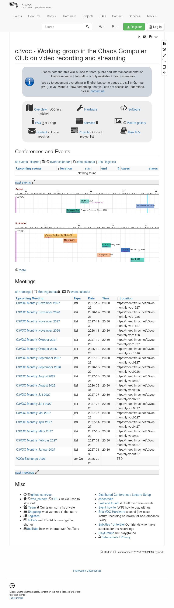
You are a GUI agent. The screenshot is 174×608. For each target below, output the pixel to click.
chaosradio (105, 499)
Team (32, 507)
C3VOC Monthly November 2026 (38, 330)
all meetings (23, 291)
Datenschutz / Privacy (115, 537)
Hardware (69, 16)
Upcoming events (29, 168)
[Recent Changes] (139, 36)
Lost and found (108, 503)
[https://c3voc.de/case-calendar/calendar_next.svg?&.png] (87, 242)
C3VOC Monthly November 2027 (38, 321)
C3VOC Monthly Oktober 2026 (36, 348)
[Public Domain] (12, 585)
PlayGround (106, 533)
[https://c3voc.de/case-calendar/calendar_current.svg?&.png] (87, 201)
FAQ (103, 16)
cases (125, 168)
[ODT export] (164, 66)
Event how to (107, 507)
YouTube (32, 528)
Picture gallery (136, 123)
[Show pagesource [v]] (164, 43)
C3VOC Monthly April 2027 (34, 422)
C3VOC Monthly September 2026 (38, 367)
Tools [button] (151, 16)
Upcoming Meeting (30, 298)
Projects (88, 16)
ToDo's (32, 520)
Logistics (33, 516)
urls (100, 162)
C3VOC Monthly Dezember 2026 (38, 312)
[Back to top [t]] (164, 72)
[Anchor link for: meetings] (38, 281)
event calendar (60, 162)
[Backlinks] (164, 54)
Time (105, 298)
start (88, 168)
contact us (97, 91)
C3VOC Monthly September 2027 (38, 358)
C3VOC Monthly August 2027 (35, 376)
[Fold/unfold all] (164, 60)
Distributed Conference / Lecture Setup (124, 494)
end (104, 168)
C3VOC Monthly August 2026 (35, 385)
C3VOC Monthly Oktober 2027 (36, 339)
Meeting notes (47, 291)
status (153, 168)
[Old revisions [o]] (164, 49)
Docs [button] (51, 16)
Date (91, 298)
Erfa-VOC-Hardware (111, 511)
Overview (40, 109)
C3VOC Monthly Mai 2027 (33, 413)
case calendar (86, 162)
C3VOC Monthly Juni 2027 (34, 403)
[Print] (150, 36)
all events (21, 162)
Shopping (34, 511)
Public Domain (17, 597)
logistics (110, 162)
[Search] (87, 26)
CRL (55, 499)
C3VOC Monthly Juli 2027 (33, 394)
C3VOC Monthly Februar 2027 (36, 440)
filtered (34, 162)
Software (134, 109)
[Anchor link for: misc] (28, 483)
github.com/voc (41, 494)
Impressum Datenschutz (87, 570)
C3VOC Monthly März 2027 (34, 431)
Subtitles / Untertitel (111, 524)
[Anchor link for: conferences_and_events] (72, 151)
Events (17, 16)
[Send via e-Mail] (145, 36)
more (22, 270)
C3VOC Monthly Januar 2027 (35, 449)
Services (134, 16)
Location (126, 298)
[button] (101, 26)
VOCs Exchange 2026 (31, 458)
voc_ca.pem (39, 499)
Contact (117, 16)
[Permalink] (156, 36)
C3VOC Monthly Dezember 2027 (38, 303)
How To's (34, 16)
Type (77, 298)
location (66, 168)
